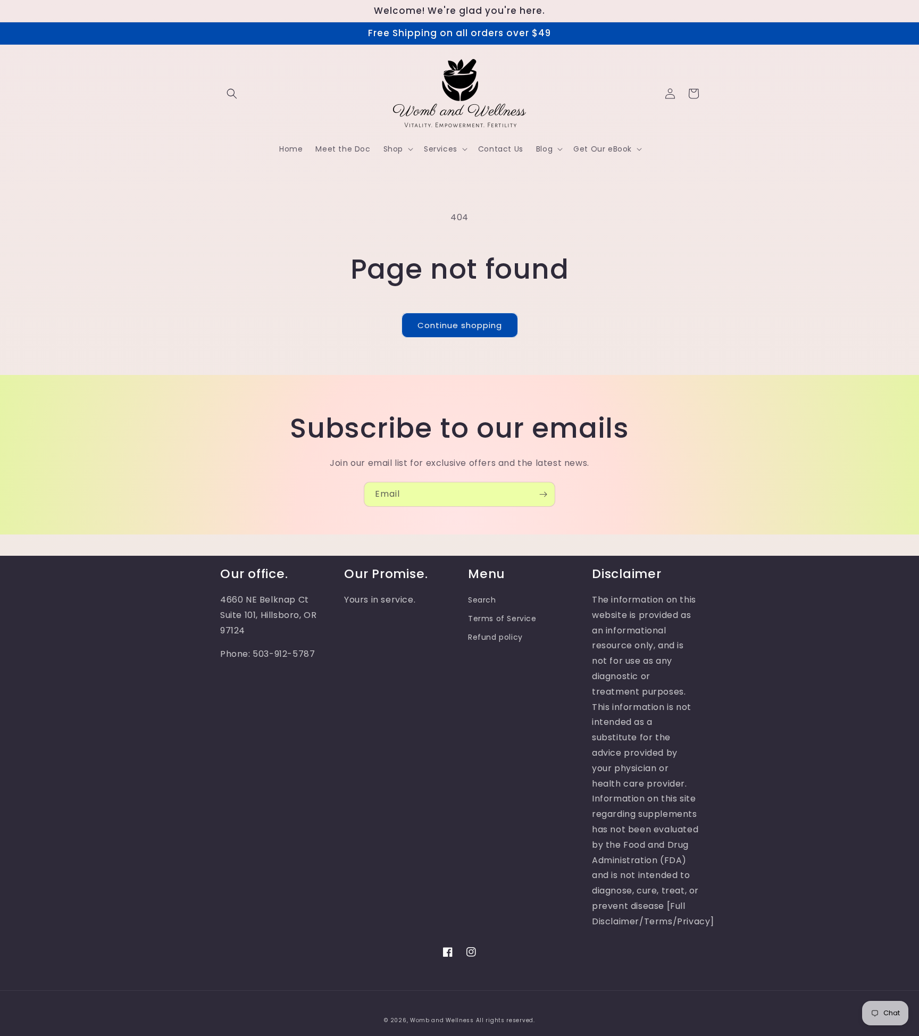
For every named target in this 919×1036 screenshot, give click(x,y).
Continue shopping (459, 325)
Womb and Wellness (442, 1020)
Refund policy (495, 637)
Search (482, 600)
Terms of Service (502, 618)
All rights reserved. (505, 1020)
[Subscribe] (543, 494)
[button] (232, 93)
